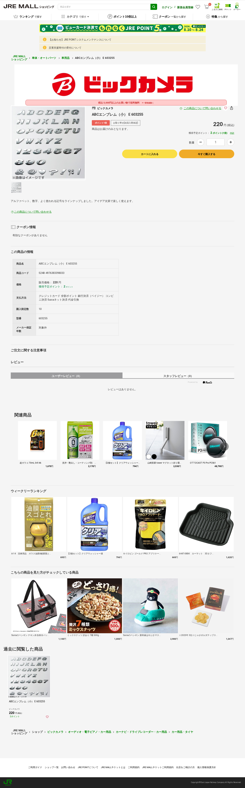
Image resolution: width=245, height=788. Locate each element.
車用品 (66, 58)
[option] (48, 142)
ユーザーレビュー (67, 376)
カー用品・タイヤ (182, 731)
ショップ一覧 (52, 767)
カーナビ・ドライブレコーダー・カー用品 (141, 731)
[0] (206, 6)
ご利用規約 (134, 767)
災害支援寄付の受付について (65, 47)
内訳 (232, 133)
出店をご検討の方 (185, 767)
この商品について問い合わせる (202, 108)
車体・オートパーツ (44, 58)
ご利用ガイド (35, 767)
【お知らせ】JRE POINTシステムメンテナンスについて (80, 39)
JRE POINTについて (88, 767)
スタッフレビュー (178, 376)
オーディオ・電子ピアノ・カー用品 (89, 731)
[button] (224, 446)
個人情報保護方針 (206, 767)
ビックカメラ (55, 731)
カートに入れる (150, 154)
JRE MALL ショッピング (19, 58)
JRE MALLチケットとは (113, 767)
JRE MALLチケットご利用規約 (158, 767)
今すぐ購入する (206, 154)
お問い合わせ (68, 767)
